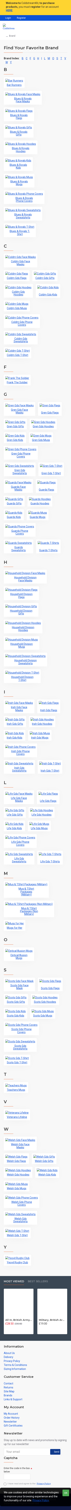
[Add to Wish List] (10, 1328)
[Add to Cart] (6, 1328)
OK (65, 1492)
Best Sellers (38, 1281)
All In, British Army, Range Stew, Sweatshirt (18, 1319)
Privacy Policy (41, 1500)
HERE (9, 10)
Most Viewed (14, 1281)
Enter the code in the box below (17, 1470)
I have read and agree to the (29, 1483)
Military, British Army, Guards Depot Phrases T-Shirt (52, 1319)
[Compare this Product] (14, 1328)
